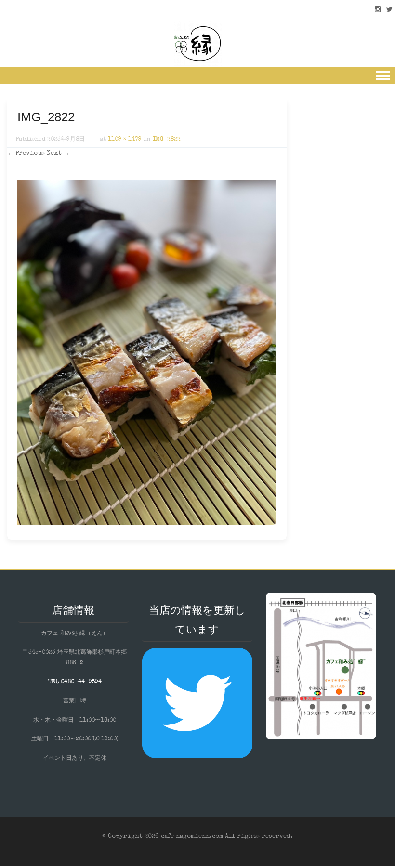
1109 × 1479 (125, 139)
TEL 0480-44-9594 (75, 682)
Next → (58, 153)
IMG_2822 (167, 139)
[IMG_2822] (146, 523)
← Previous (26, 153)
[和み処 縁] (197, 43)
